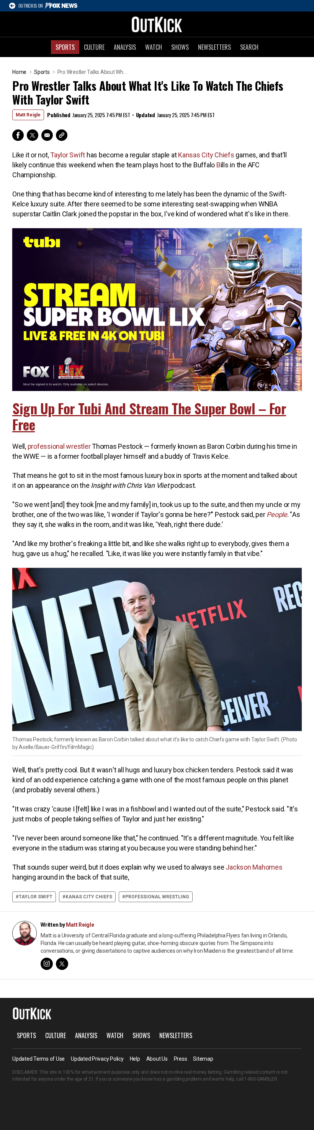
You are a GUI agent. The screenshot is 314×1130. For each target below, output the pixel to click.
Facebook (18, 135)
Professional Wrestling (157, 896)
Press (180, 1059)
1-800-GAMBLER (260, 1079)
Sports (65, 47)
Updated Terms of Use (38, 1059)
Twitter (32, 135)
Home (19, 72)
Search (249, 47)
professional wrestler (59, 446)
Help (135, 1059)
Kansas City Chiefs (206, 155)
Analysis (125, 47)
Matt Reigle (28, 115)
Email (47, 135)
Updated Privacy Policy (97, 1059)
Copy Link (61, 135)
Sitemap (203, 1059)
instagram (47, 964)
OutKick (157, 24)
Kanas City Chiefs (88, 896)
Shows (180, 47)
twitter (62, 964)
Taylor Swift (67, 155)
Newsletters (214, 47)
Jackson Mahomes (254, 867)
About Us (157, 1059)
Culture (94, 47)
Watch (153, 47)
